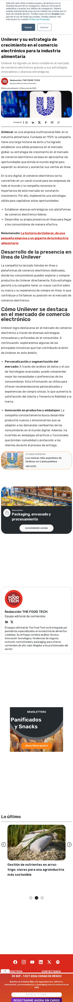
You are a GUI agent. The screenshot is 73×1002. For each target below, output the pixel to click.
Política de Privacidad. (39, 19)
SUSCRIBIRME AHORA (36, 528)
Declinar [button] (44, 27)
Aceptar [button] (28, 27)
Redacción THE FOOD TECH (25, 80)
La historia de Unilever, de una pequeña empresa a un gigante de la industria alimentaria (34, 238)
